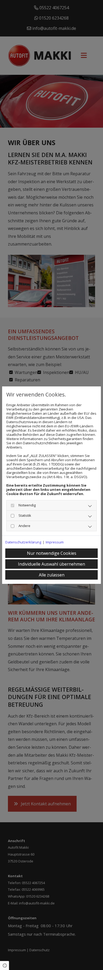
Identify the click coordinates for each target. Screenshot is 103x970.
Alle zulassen (51, 575)
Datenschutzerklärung (23, 542)
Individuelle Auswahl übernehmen (51, 564)
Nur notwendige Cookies (51, 553)
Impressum (55, 542)
